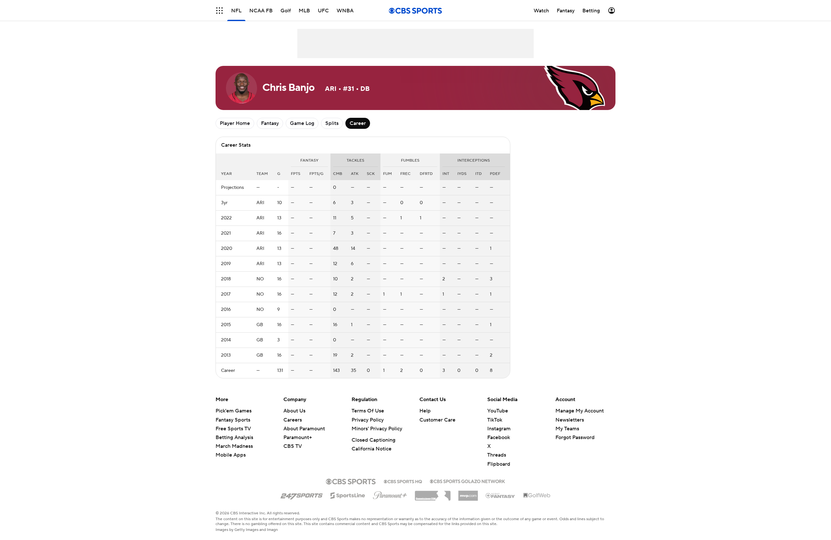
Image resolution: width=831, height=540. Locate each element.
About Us (294, 411)
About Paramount (304, 428)
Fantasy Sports (233, 420)
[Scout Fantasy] (500, 495)
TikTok (494, 420)
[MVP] (468, 493)
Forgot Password (575, 437)
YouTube (497, 411)
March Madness (234, 446)
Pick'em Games (234, 411)
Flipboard (498, 464)
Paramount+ (297, 437)
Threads (496, 455)
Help (425, 411)
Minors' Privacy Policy (377, 428)
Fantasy (270, 123)
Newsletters (569, 420)
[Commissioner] (433, 493)
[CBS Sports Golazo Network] (467, 480)
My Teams (567, 428)
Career (358, 123)
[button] (219, 10)
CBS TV (292, 446)
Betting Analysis (234, 437)
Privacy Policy (368, 420)
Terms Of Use (368, 411)
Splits (332, 123)
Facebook (498, 437)
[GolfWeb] (537, 495)
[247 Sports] (301, 494)
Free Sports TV (233, 428)
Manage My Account (579, 411)
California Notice (371, 449)
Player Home (235, 123)
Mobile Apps (231, 455)
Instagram (499, 428)
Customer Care (437, 420)
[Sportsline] (347, 494)
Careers (292, 420)
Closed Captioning (373, 440)
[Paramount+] (390, 494)
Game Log (302, 123)
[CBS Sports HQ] (403, 481)
